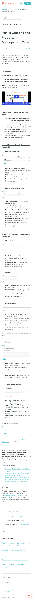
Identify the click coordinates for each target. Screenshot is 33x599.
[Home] (8, 3)
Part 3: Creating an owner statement (16, 482)
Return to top (6, 531)
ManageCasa (6, 9)
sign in (8, 591)
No (21, 516)
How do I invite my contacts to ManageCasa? (13, 566)
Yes (12, 516)
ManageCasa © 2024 (8, 597)
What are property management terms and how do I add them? (16, 544)
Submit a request (23, 524)
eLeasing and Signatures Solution (14, 550)
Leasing (16, 9)
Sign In (28, 3)
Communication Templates (11, 555)
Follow (28, 48)
